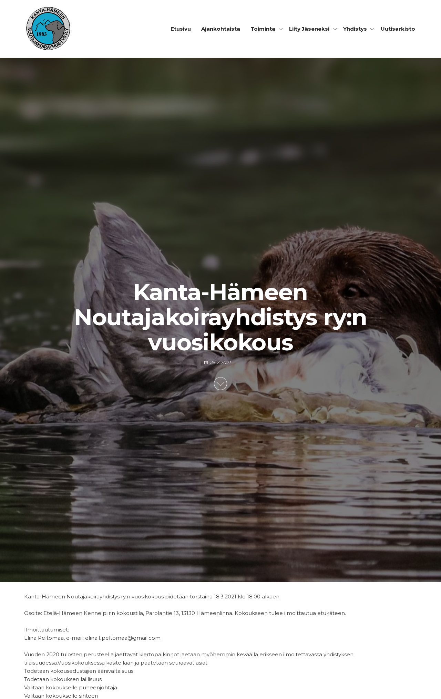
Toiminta (262, 28)
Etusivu (181, 28)
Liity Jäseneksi (309, 28)
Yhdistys (355, 28)
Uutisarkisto (398, 28)
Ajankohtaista (220, 28)
